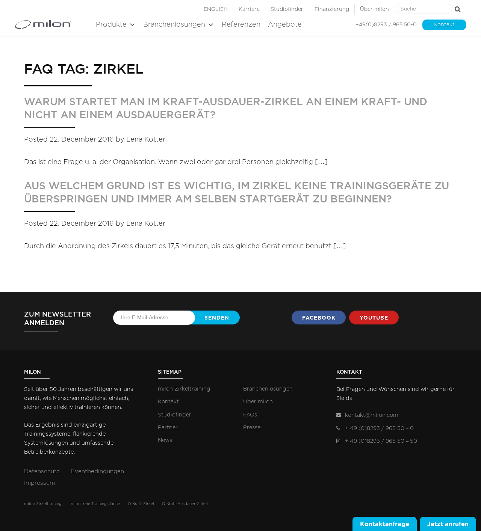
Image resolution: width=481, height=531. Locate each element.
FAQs (250, 415)
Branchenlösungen (174, 24)
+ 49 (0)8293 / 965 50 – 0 (379, 428)
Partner (168, 427)
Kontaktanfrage (384, 524)
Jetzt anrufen (448, 524)
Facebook (319, 318)
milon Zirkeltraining (184, 389)
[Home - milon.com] (53, 24)
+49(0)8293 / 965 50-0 (386, 24)
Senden (216, 318)
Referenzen (241, 24)
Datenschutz (41, 471)
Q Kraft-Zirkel (141, 504)
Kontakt (444, 24)
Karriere (249, 9)
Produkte (111, 24)
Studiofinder (287, 9)
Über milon (374, 9)
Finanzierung (332, 9)
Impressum (39, 483)
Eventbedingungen (97, 471)
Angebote (285, 24)
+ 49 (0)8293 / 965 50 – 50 (381, 441)
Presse (251, 427)
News (165, 440)
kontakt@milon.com (371, 415)
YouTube (374, 318)
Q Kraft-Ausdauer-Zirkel (185, 504)
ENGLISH (216, 9)
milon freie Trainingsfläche (95, 504)
